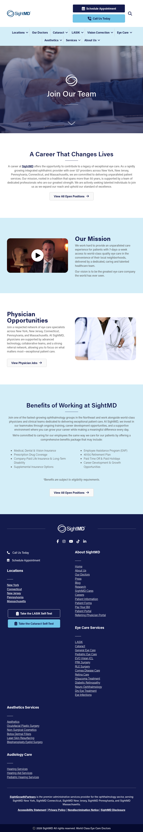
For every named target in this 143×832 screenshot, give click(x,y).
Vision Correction (98, 32)
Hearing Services (17, 769)
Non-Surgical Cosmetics (21, 729)
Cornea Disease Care (87, 670)
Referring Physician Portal (90, 615)
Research (80, 586)
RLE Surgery (82, 666)
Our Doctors (40, 32)
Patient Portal (83, 611)
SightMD (27, 166)
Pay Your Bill (82, 607)
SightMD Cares (84, 590)
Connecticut (14, 589)
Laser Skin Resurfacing (20, 738)
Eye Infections (83, 695)
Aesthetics (51, 40)
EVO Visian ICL (84, 658)
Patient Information (86, 599)
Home (78, 566)
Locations (18, 32)
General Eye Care (85, 650)
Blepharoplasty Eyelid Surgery (25, 742)
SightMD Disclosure (113, 810)
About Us (90, 40)
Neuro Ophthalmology (88, 686)
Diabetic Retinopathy (87, 682)
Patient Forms (83, 603)
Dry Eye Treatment (86, 690)
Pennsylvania (15, 597)
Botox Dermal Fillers (19, 734)
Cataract (58, 32)
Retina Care (82, 674)
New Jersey (14, 593)
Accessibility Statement (32, 810)
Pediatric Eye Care (86, 654)
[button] (27, 32)
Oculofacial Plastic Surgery (23, 725)
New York (13, 585)
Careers (79, 595)
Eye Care (123, 32)
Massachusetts (16, 601)
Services (71, 40)
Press (78, 578)
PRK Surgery (82, 662)
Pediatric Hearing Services (23, 777)
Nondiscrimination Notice (83, 810)
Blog (78, 582)
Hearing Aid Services (19, 773)
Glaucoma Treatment (87, 678)
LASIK (76, 32)
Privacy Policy (57, 810)
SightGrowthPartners (23, 796)
